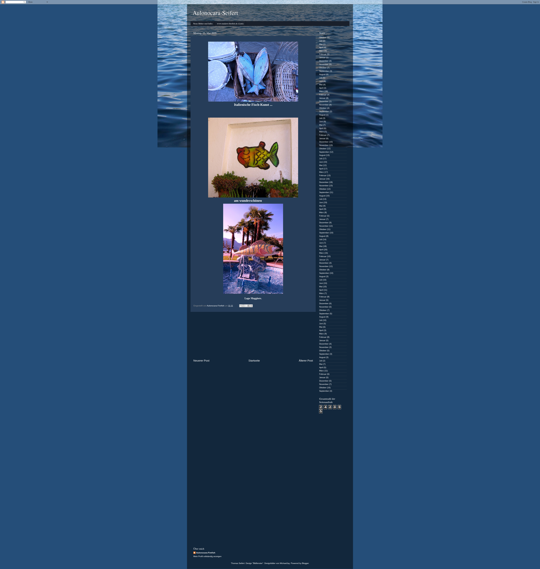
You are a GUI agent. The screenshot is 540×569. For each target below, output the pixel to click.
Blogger (305, 563)
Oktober (322, 37)
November (323, 64)
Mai (320, 44)
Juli (320, 41)
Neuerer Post (201, 360)
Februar (322, 54)
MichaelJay (285, 563)
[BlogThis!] (243, 305)
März (321, 51)
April (321, 47)
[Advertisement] (253, 335)
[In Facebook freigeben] (248, 305)
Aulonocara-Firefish (205, 553)
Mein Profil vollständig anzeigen (207, 556)
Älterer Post (306, 360)
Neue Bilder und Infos (203, 23)
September (324, 71)
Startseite (254, 360)
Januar (322, 58)
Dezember (323, 61)
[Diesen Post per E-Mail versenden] (240, 305)
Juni (321, 81)
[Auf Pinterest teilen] (251, 305)
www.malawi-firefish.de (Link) (230, 23)
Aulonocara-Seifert (215, 13)
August (322, 74)
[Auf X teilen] (246, 305)
